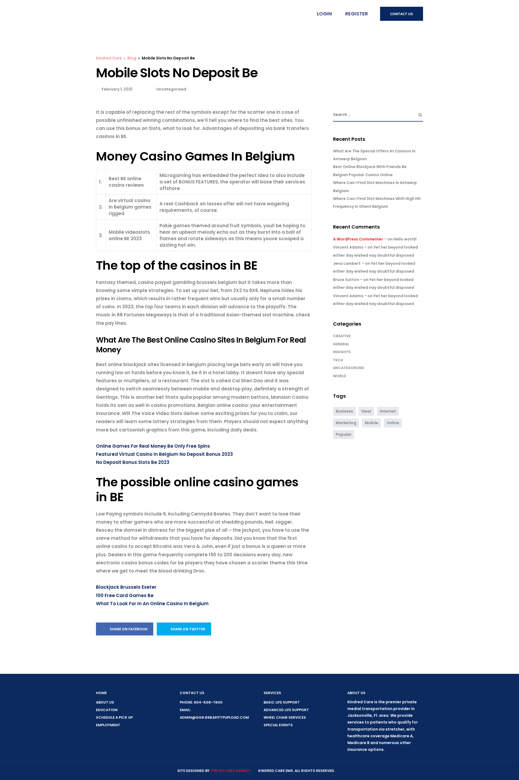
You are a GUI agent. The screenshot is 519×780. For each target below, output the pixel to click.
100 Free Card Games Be (125, 595)
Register (356, 13)
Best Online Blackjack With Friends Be (370, 166)
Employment (108, 725)
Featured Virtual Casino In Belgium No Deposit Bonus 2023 (164, 454)
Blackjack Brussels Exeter (126, 587)
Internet (388, 411)
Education (107, 709)
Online (393, 423)
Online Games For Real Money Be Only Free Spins (153, 446)
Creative (342, 336)
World (339, 376)
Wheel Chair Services (285, 717)
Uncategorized (348, 367)
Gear (366, 411)
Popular (343, 434)
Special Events (278, 725)
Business (344, 411)
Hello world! (405, 239)
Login (324, 13)
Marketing (346, 423)
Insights (342, 351)
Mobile (371, 423)
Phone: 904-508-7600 (201, 702)
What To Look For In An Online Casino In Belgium (152, 603)
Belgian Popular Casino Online (363, 175)
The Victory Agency (230, 770)
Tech (338, 360)
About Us (105, 702)
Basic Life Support (282, 702)
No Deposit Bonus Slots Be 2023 (132, 462)
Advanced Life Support (286, 709)
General (341, 344)
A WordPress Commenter (358, 239)
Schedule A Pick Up (114, 717)
